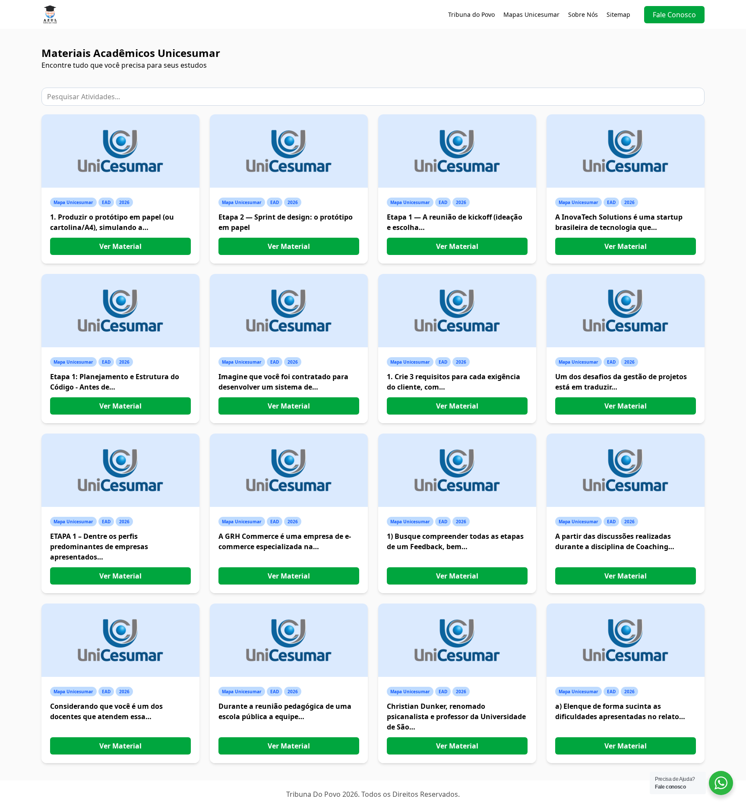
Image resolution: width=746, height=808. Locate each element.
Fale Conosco (674, 14)
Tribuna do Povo (471, 14)
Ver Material (120, 246)
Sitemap (618, 14)
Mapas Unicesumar (531, 14)
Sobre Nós (583, 14)
